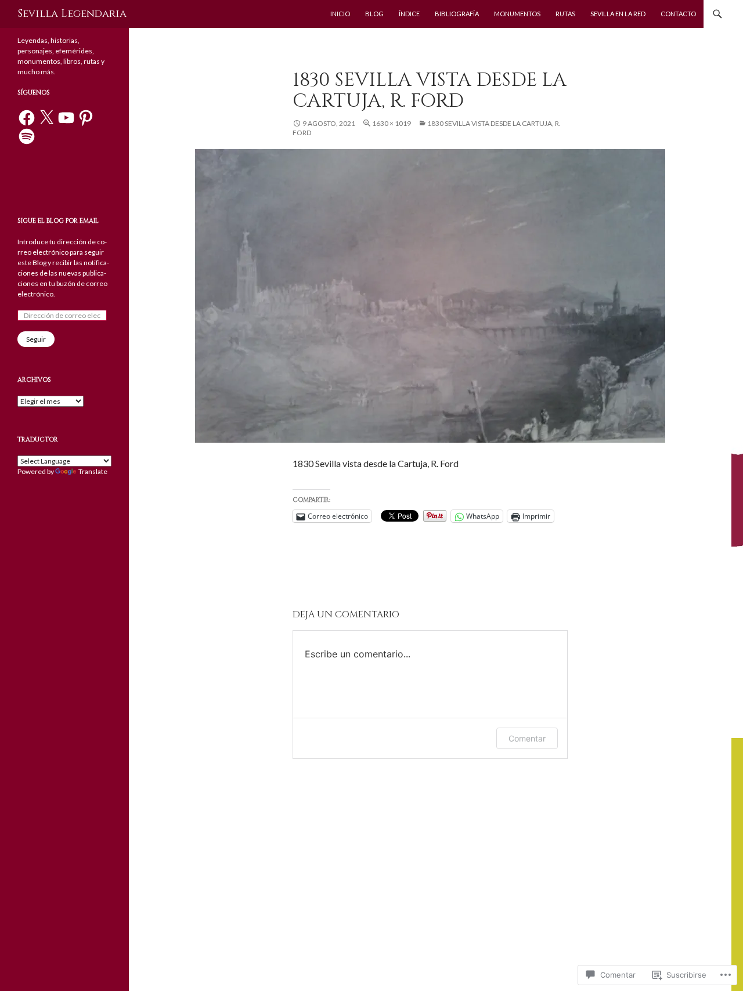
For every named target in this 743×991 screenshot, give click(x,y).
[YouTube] (66, 117)
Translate (92, 471)
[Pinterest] (86, 117)
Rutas (565, 13)
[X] (46, 117)
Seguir (36, 339)
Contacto (678, 13)
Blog (374, 13)
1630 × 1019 (391, 123)
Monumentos (517, 13)
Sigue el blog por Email (58, 220)
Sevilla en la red (617, 13)
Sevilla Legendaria (72, 13)
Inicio (340, 13)
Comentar (527, 738)
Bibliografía (457, 13)
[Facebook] (26, 117)
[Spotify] (26, 136)
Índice (409, 13)
